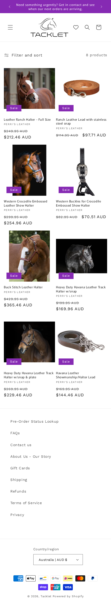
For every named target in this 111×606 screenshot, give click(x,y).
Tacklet (46, 596)
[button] (10, 27)
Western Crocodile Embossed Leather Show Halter (25, 203)
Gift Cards (20, 468)
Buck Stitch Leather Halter (23, 287)
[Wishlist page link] (75, 27)
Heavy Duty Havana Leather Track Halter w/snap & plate (29, 375)
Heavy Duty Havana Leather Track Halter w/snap (81, 289)
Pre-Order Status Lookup (34, 421)
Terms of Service (26, 503)
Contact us (20, 445)
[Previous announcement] (9, 6)
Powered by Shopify (68, 596)
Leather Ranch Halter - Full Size (27, 119)
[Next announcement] (101, 6)
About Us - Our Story (30, 456)
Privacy (17, 515)
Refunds (18, 491)
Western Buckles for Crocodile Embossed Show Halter (78, 203)
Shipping (18, 480)
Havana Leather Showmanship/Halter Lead (76, 375)
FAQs (15, 433)
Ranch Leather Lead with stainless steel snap (81, 121)
